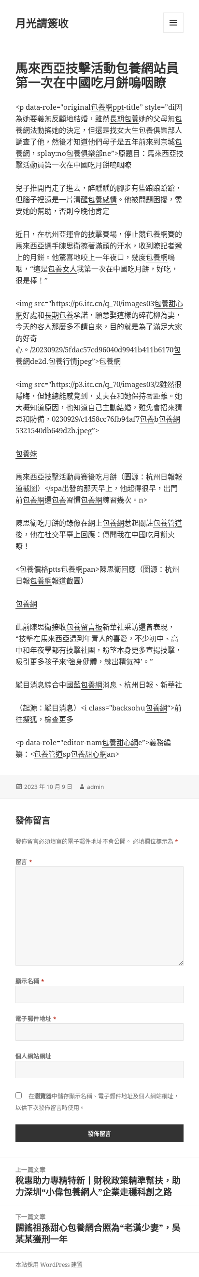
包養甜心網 (120, 742)
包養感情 (102, 199)
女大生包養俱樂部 (146, 130)
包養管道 (167, 523)
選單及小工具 (173, 23)
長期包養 (124, 118)
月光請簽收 (42, 22)
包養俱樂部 (84, 153)
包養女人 (62, 268)
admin (95, 787)
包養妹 (26, 453)
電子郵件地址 (36, 1019)
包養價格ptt (38, 569)
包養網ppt (107, 107)
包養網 (157, 234)
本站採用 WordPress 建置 (49, 1265)
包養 (147, 419)
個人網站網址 (33, 1056)
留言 (24, 862)
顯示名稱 (30, 981)
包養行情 (62, 361)
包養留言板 (84, 627)
